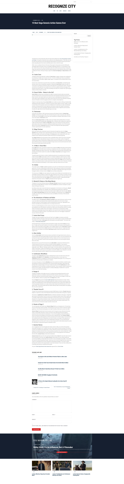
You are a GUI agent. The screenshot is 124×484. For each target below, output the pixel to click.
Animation (64, 10)
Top (57, 10)
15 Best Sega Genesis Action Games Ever (43, 346)
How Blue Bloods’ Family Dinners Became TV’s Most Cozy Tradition (51, 368)
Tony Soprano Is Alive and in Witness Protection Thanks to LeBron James (52, 356)
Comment (34, 399)
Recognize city (62, 6)
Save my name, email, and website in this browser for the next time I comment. (50, 425)
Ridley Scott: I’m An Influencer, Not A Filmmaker (81, 42)
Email (53, 414)
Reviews (69, 10)
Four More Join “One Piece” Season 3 (81, 56)
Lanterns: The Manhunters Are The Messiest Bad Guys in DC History (80, 50)
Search (75, 33)
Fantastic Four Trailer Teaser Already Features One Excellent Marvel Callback (53, 362)
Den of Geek (60, 346)
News (54, 10)
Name (33, 414)
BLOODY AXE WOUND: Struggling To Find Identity (47, 375)
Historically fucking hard (40, 221)
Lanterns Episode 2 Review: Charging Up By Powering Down (82, 54)
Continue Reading (62, 452)
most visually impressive (50, 279)
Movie (60, 10)
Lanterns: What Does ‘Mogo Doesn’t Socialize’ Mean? (81, 46)
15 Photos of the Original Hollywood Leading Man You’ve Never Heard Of (52, 381)
